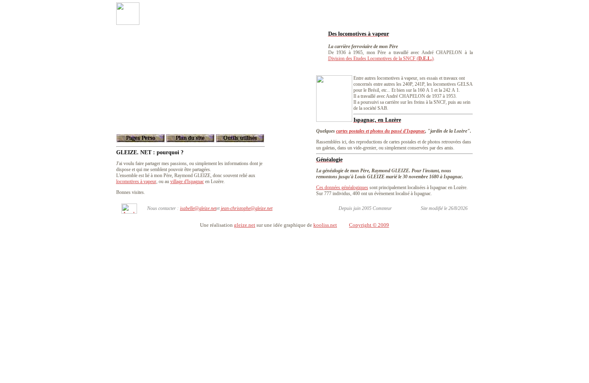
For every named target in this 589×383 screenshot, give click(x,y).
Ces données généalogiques (342, 187)
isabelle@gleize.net (198, 208)
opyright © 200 (369, 225)
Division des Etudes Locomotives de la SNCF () (381, 58)
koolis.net (325, 225)
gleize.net (244, 225)
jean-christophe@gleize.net (246, 208)
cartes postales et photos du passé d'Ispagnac (380, 131)
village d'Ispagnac (187, 181)
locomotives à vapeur (136, 181)
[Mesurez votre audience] (129, 211)
